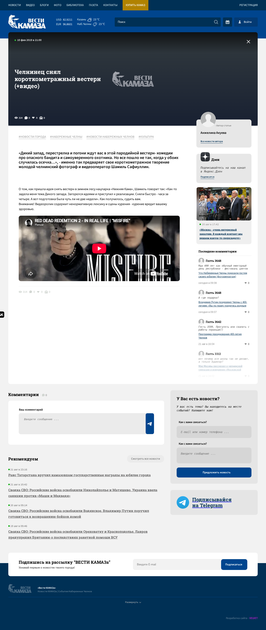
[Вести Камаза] (27, 22)
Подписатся (207, 177)
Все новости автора (212, 141)
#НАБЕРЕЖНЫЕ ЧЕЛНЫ (66, 137)
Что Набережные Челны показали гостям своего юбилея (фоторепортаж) (222, 274)
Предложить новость (216, 472)
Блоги (44, 5)
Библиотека (75, 5)
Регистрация (248, 5)
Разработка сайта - (242, 618)
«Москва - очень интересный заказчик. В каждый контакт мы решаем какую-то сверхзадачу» (221, 234)
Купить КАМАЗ (135, 5)
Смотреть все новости (145, 459)
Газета (93, 5)
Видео (30, 5)
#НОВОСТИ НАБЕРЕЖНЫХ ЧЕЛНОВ (110, 137)
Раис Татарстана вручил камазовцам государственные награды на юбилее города (79, 475)
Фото (57, 5)
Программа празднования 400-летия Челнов (220, 336)
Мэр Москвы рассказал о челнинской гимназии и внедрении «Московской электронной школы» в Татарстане (220, 368)
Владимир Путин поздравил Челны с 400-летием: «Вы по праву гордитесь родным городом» (222, 304)
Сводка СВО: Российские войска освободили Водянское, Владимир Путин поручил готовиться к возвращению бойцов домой (78, 513)
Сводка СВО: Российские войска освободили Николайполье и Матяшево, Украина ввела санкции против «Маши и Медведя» (82, 493)
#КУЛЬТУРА (146, 137)
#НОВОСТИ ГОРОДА (32, 137)
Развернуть (131, 602)
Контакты (110, 5)
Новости (14, 5)
